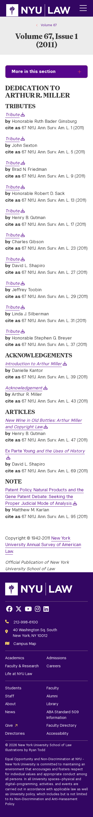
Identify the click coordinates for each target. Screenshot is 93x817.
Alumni (52, 696)
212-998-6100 (25, 622)
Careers (54, 666)
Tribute (12, 163)
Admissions (56, 658)
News (10, 712)
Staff (9, 696)
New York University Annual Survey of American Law (43, 544)
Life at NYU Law (18, 673)
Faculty (53, 688)
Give (9, 725)
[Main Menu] (83, 8)
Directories (15, 733)
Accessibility (57, 733)
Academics (14, 658)
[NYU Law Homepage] (38, 8)
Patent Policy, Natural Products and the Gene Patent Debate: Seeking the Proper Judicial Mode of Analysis (44, 496)
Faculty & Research (22, 666)
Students (13, 688)
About (10, 704)
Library (52, 704)
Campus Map (24, 643)
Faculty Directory (61, 725)
